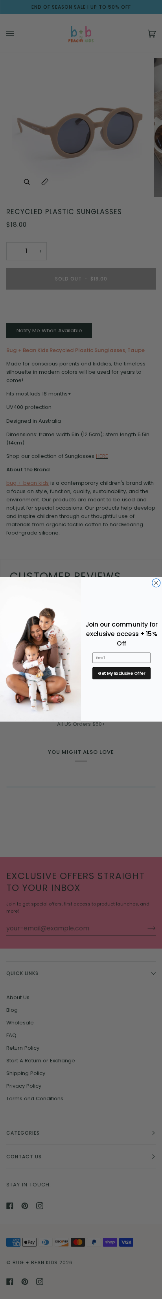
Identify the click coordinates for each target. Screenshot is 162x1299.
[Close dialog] (156, 583)
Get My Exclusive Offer (121, 673)
